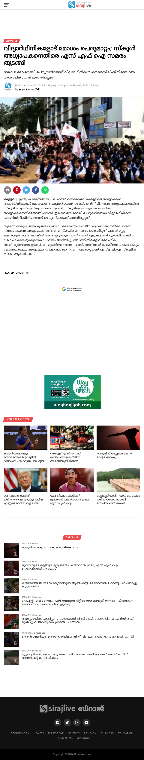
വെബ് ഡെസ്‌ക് (29, 89)
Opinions (83, 737)
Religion (90, 733)
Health (39, 733)
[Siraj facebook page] (58, 722)
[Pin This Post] (17, 190)
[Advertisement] (72, 336)
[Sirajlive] (72, 712)
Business (107, 733)
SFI (29, 273)
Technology (20, 733)
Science (74, 733)
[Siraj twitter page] (67, 722)
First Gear (56, 733)
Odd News (65, 737)
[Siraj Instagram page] (77, 722)
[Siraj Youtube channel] (86, 722)
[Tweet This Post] (26, 190)
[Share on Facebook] (45, 190)
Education (125, 733)
